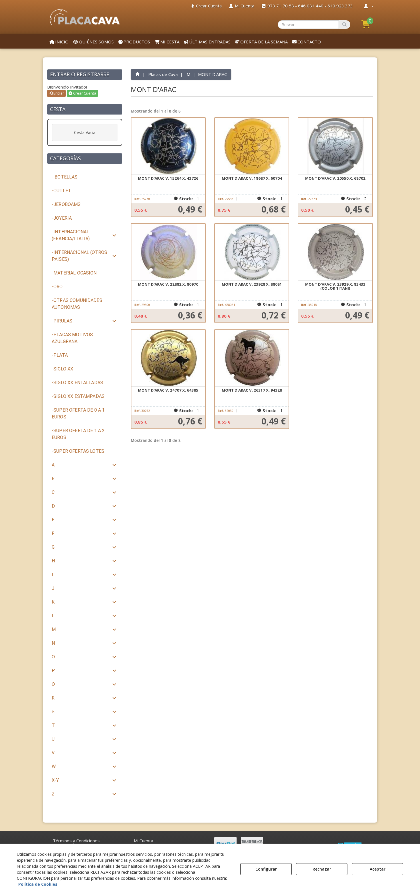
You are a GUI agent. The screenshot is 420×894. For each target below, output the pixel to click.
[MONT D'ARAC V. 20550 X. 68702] (335, 146)
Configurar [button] (266, 869)
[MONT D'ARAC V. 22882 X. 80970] (168, 252)
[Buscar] (344, 24)
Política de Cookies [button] (37, 884)
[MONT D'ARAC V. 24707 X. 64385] (168, 358)
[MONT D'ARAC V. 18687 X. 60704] (252, 146)
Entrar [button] (58, 93)
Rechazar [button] (322, 869)
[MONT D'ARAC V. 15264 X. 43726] (168, 146)
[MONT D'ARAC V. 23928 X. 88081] (252, 252)
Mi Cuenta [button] (143, 840)
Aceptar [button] (377, 869)
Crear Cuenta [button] (84, 93)
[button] (84, 17)
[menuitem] (206, 5)
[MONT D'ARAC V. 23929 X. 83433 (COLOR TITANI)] (335, 252)
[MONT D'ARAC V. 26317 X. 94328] (252, 358)
